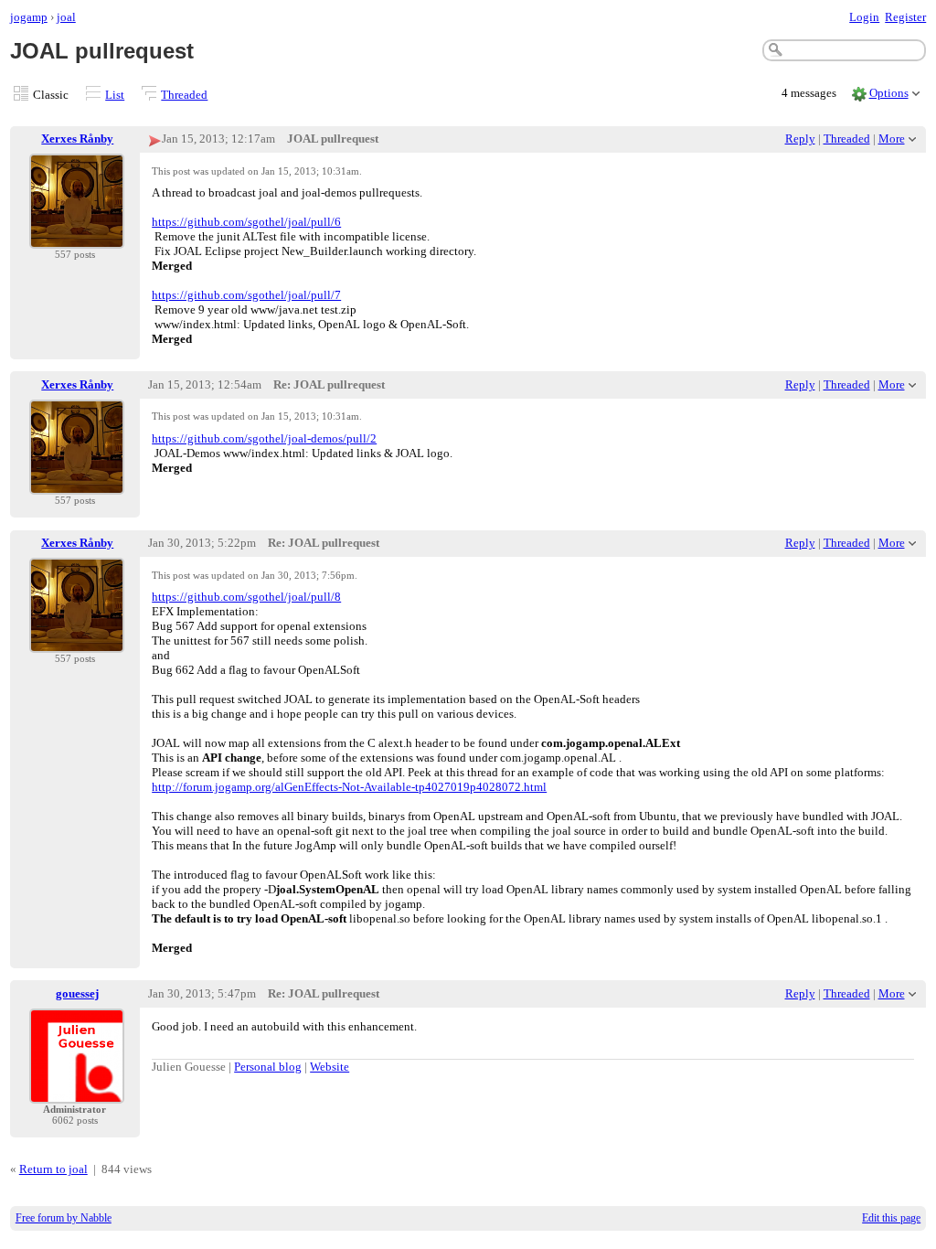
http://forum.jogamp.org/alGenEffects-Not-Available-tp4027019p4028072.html (349, 787)
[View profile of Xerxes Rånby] (76, 237)
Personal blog (268, 1066)
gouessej (77, 993)
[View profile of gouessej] (76, 1092)
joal (66, 17)
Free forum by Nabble (64, 1218)
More (891, 138)
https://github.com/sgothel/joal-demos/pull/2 (264, 438)
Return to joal (53, 1169)
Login (864, 17)
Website (329, 1066)
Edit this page (891, 1218)
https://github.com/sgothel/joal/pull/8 (246, 596)
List (114, 94)
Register (905, 17)
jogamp (29, 17)
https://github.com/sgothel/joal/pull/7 (246, 295)
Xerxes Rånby (77, 138)
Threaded (184, 94)
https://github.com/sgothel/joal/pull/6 (246, 222)
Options (889, 93)
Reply (800, 138)
